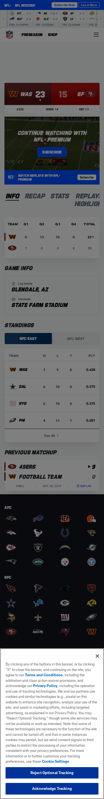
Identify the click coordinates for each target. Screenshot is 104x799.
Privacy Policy (45, 685)
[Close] (97, 656)
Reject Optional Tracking (52, 772)
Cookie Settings (55, 761)
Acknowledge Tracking (52, 788)
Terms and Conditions (44, 675)
